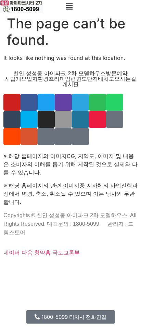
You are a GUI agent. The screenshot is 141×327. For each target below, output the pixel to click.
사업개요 (16, 78)
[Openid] (51, 268)
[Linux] (73, 268)
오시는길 (125, 78)
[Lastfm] (9, 276)
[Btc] (27, 276)
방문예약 (117, 73)
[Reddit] (12, 136)
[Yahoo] (4, 276)
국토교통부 (66, 252)
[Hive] (53, 276)
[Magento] (117, 268)
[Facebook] (29, 102)
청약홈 (42, 252)
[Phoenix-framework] (77, 268)
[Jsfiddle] (40, 276)
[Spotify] (97, 102)
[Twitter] (46, 102)
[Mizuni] (95, 268)
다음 (27, 252)
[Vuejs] (86, 268)
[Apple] (63, 119)
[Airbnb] (18, 276)
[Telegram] (80, 102)
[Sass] (60, 268)
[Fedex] (104, 268)
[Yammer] (46, 136)
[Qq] (44, 276)
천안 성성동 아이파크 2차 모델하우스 (59, 73)
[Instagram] (46, 119)
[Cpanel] (91, 268)
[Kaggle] (100, 268)
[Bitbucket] (22, 268)
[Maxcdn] (82, 268)
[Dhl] (108, 268)
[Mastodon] (64, 268)
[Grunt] (58, 276)
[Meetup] (97, 119)
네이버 (11, 252)
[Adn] (13, 276)
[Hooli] (49, 276)
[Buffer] (128, 268)
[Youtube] (12, 102)
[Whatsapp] (114, 102)
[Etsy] (9, 268)
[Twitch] (63, 102)
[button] (69, 6)
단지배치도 (100, 78)
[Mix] (114, 119)
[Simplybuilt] (27, 268)
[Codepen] (18, 268)
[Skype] (29, 119)
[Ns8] (22, 276)
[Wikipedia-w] (80, 136)
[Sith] (36, 268)
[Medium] (31, 276)
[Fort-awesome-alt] (68, 268)
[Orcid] (13, 268)
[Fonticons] (55, 268)
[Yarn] (63, 136)
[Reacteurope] (31, 268)
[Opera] (46, 268)
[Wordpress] (80, 119)
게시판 (70, 84)
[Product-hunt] (29, 136)
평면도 (78, 78)
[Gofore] (4, 268)
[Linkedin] (36, 276)
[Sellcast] (42, 268)
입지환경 (38, 78)
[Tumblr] (12, 119)
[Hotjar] (124, 268)
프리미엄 (59, 78)
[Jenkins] (113, 268)
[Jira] (132, 268)
